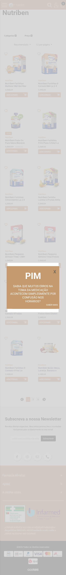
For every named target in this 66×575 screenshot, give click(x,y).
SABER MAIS (52, 305)
